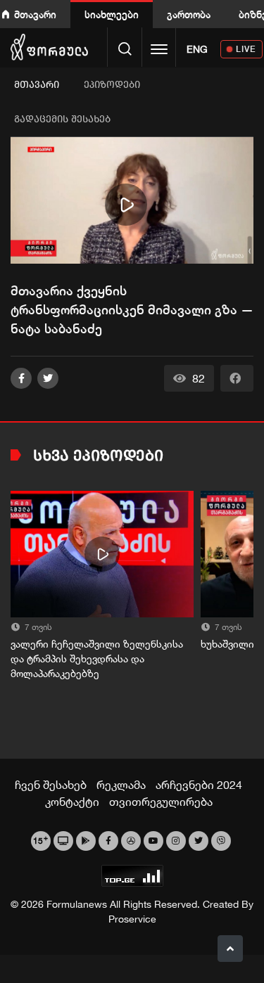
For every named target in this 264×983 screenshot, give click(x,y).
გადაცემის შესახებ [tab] (62, 119)
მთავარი (35, 14)
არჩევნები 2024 (199, 784)
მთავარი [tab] (36, 85)
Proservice (132, 919)
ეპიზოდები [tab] (112, 85)
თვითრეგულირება (161, 801)
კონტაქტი (72, 801)
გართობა (188, 14)
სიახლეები (111, 14)
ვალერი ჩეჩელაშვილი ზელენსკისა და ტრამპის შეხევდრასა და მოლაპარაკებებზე (97, 658)
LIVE (246, 49)
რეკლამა (121, 784)
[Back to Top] (230, 948)
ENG (197, 49)
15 (40, 839)
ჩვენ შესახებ (51, 784)
